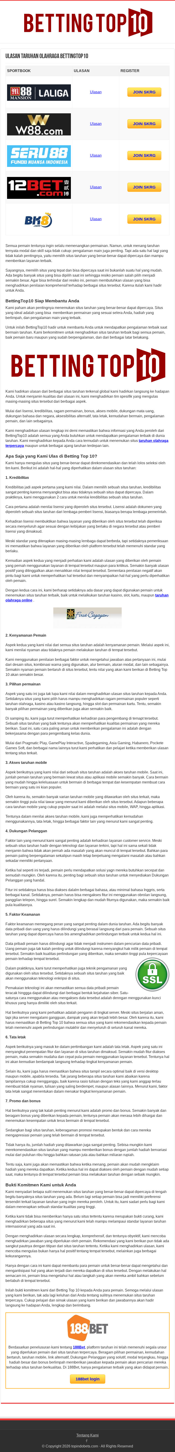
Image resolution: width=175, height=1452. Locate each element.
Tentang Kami (87, 1435)
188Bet (79, 1347)
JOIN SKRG (144, 92)
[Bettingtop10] (87, 21)
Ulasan (96, 92)
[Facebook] (86, 1441)
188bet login (88, 1379)
